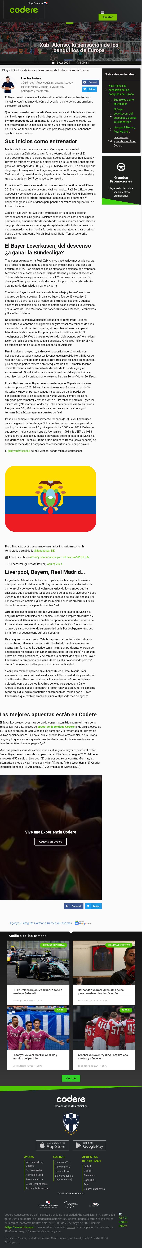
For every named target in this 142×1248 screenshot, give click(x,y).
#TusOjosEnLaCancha (43, 557)
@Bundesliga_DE (44, 550)
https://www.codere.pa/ (20, 1227)
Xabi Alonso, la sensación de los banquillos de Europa (121, 90)
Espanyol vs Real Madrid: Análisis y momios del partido (34, 1056)
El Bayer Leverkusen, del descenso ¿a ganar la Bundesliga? (125, 116)
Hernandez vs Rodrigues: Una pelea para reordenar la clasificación (101, 991)
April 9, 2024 (54, 564)
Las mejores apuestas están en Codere (125, 141)
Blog (5, 70)
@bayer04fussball (19, 451)
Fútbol (15, 70)
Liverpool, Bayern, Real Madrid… (124, 129)
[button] (102, 12)
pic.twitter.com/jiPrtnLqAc (73, 557)
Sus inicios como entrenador (124, 101)
